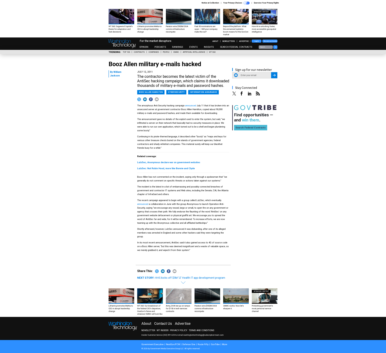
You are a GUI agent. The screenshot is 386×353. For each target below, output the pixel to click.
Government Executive (152, 344)
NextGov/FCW (173, 344)
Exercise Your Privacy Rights (266, 3)
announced (190, 105)
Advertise (244, 41)
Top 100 (126, 52)
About (215, 41)
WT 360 (212, 52)
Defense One (188, 344)
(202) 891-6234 (169, 335)
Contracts (139, 52)
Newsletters (228, 41)
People (166, 52)
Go (276, 47)
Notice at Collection (210, 3)
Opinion (143, 47)
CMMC (176, 52)
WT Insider (163, 330)
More (224, 344)
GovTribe (215, 344)
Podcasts (160, 47)
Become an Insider (270, 41)
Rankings (177, 47)
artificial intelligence (194, 52)
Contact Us (163, 323)
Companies (154, 52)
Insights (209, 47)
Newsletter (148, 330)
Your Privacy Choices (233, 3)
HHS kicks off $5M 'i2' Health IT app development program (190, 277)
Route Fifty (203, 344)
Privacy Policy (178, 330)
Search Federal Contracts (236, 47)
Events (193, 47)
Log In (257, 41)
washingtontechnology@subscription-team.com (203, 335)
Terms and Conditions (201, 330)
